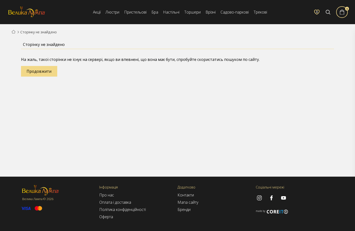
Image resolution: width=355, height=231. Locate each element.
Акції (97, 12)
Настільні (171, 12)
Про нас (106, 195)
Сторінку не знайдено (38, 32)
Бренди (184, 209)
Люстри (112, 12)
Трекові (260, 12)
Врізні (211, 12)
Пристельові (135, 12)
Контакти (186, 195)
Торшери (192, 12)
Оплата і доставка (115, 202)
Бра (154, 12)
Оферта (106, 216)
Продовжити (39, 71)
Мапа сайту (188, 202)
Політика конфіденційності (122, 209)
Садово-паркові (234, 12)
